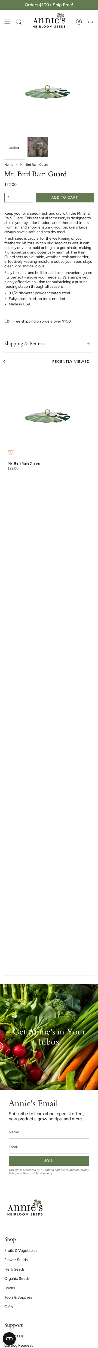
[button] (18, 21)
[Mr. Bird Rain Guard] (49, 413)
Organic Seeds (17, 1278)
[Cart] (90, 21)
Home (8, 165)
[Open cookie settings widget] (9, 1338)
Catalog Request (18, 1345)
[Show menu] (7, 21)
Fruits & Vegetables (21, 1250)
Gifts (8, 1307)
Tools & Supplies (18, 1297)
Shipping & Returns (24, 343)
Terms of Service (34, 1173)
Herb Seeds (14, 1269)
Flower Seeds (16, 1260)
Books (9, 1288)
